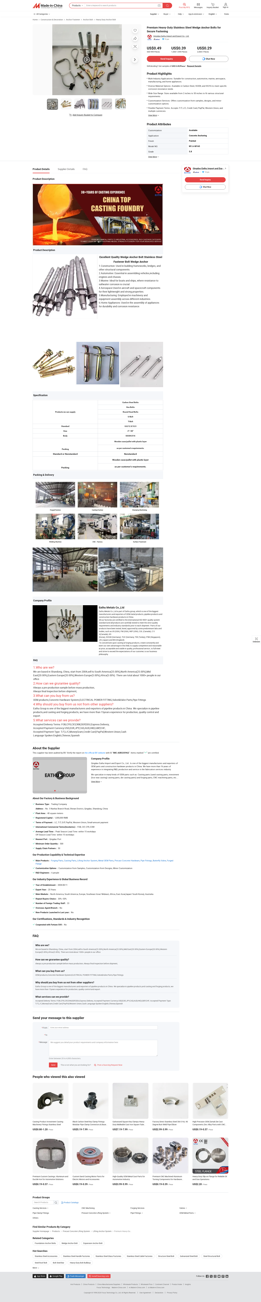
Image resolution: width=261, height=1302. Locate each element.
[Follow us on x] (211, 1276)
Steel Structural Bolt (211, 1256)
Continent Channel (162, 1284)
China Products (88, 1284)
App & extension (195, 14)
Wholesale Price (146, 1284)
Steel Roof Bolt (41, 1262)
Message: (44, 1042)
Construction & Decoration (52, 19)
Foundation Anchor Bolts (45, 1243)
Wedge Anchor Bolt (70, 1243)
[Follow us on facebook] (207, 1276)
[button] (159, 5)
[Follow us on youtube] (219, 1276)
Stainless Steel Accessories (46, 1256)
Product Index (177, 1284)
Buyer (166, 14)
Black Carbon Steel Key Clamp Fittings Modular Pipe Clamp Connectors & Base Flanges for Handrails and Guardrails (89, 1124)
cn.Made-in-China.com (156, 1287)
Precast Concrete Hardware (127, 860)
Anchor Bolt (88, 19)
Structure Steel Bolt (166, 1256)
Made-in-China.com (119, 1287)
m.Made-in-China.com (137, 1287)
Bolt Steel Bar (58, 1262)
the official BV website (95, 752)
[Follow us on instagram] (215, 1276)
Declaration (159, 1293)
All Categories (42, 14)
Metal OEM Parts (106, 860)
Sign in (225, 7)
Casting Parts (70, 860)
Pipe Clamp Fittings (41, 1213)
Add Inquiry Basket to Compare (87, 114)
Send (53, 1065)
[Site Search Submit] (167, 5)
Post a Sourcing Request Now (108, 1065)
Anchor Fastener (73, 19)
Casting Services (39, 1208)
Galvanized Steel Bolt (189, 1256)
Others (35, 1218)
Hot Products (75, 1284)
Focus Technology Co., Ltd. (112, 1293)
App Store (39, 1276)
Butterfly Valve (159, 860)
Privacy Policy (172, 1293)
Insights (188, 1284)
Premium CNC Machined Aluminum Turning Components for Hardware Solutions (167, 1179)
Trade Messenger (75, 1276)
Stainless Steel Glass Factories (108, 1256)
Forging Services (137, 1208)
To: (46, 1035)
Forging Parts (57, 860)
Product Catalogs (71, 1202)
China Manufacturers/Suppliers (108, 1284)
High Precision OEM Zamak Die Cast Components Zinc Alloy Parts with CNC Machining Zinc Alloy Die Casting (208, 1124)
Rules (226, 14)
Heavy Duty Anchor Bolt (106, 19)
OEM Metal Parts (186, 1213)
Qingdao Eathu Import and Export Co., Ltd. (171, 36)
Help (180, 14)
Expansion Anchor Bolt (92, 1243)
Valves (182, 1208)
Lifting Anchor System (87, 860)
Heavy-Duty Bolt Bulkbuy (80, 1262)
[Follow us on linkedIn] (227, 1276)
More (35, 1267)
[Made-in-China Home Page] (47, 5)
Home (35, 19)
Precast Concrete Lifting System (95, 1213)
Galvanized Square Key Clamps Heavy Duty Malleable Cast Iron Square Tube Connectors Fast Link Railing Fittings (128, 1124)
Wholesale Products (130, 1284)
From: (45, 1027)
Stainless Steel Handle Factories (76, 1256)
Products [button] (76, 5)
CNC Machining (88, 1208)
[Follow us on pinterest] (223, 1276)
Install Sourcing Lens (100, 1276)
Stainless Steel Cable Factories (139, 1256)
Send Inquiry (166, 59)
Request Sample (194, 66)
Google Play (56, 1276)
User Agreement (145, 1293)
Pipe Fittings (146, 860)
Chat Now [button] (210, 59)
